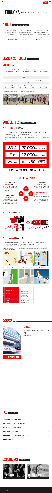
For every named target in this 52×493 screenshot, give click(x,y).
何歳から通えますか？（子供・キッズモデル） (14, 423)
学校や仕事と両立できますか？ (10, 431)
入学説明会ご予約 (45, 2)
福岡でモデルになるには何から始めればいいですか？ (16, 435)
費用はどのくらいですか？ (9, 440)
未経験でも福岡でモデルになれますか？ (12, 419)
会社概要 (4, 490)
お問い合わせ (11, 490)
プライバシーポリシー (21, 490)
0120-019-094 (13, 357)
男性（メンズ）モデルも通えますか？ (12, 427)
